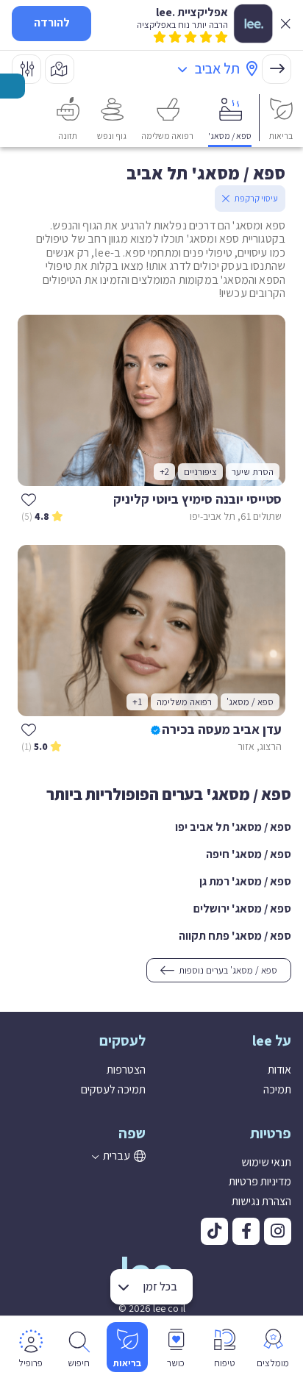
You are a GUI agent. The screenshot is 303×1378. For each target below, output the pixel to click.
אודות (279, 1069)
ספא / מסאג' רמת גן (245, 881)
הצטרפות (126, 1069)
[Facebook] (246, 1231)
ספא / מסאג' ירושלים (242, 908)
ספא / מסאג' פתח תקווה (235, 935)
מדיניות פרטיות (260, 1181)
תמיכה (277, 1089)
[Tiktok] (214, 1231)
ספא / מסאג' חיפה (248, 854)
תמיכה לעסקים (113, 1089)
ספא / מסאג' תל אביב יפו (233, 827)
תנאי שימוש (266, 1162)
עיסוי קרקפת (256, 198)
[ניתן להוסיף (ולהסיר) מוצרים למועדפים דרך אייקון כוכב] (28, 499)
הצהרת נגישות (261, 1201)
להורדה (52, 22)
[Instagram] (277, 1231)
